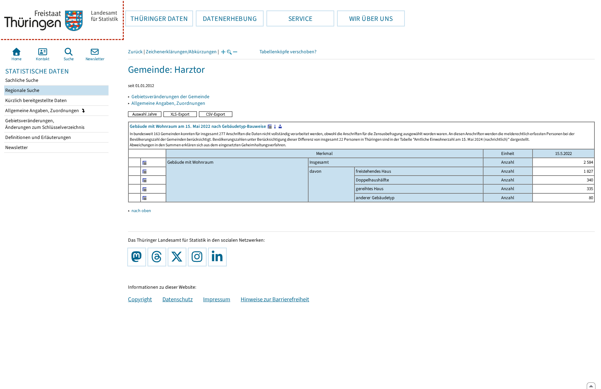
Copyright (140, 299)
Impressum (216, 299)
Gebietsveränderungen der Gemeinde (170, 96)
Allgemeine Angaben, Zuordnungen (42, 110)
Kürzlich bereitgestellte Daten (35, 100)
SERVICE (289, 18)
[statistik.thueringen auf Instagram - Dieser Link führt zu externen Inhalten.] (199, 257)
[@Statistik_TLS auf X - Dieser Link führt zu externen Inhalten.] (178, 257)
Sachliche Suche (21, 80)
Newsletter (16, 147)
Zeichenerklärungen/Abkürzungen (181, 51)
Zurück (135, 51)
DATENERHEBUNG (226, 18)
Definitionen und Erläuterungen (37, 137)
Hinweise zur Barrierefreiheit (275, 299)
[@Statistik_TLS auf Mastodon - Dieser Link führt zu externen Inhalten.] (138, 257)
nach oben (141, 210)
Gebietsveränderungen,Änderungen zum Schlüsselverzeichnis (44, 124)
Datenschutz (177, 299)
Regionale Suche (21, 90)
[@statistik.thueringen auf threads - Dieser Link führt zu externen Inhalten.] (158, 257)
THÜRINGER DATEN (156, 18)
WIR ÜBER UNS (365, 18)
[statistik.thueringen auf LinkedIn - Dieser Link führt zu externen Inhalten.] (219, 257)
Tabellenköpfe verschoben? (287, 51)
